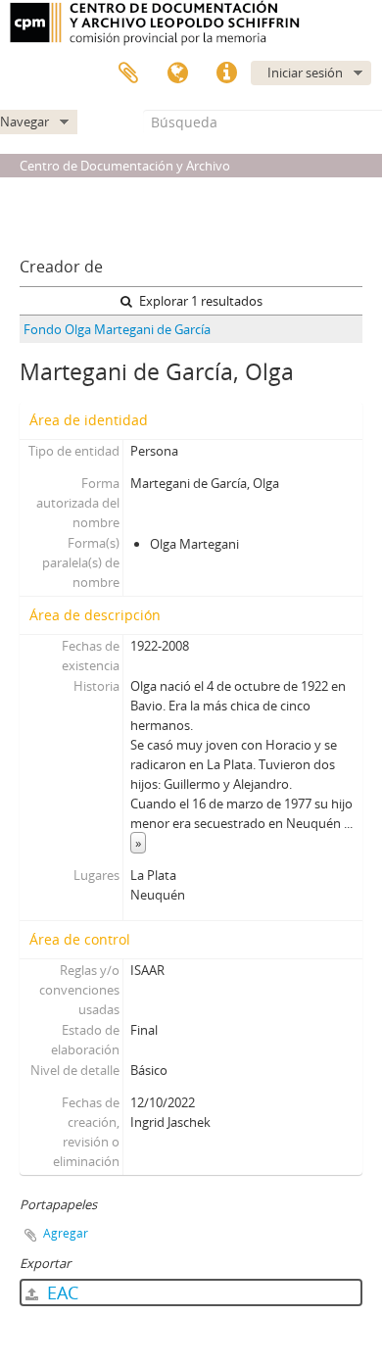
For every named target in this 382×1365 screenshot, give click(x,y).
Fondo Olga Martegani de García (117, 329)
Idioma (177, 73)
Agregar (65, 1233)
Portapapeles (128, 73)
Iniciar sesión (305, 72)
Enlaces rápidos (226, 73)
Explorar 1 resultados (199, 301)
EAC (60, 1292)
